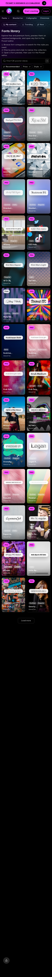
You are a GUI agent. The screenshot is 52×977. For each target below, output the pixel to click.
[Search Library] (47, 61)
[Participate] (44, 3)
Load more (26, 620)
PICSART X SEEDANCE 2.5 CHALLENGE (23, 3)
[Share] (6, 960)
